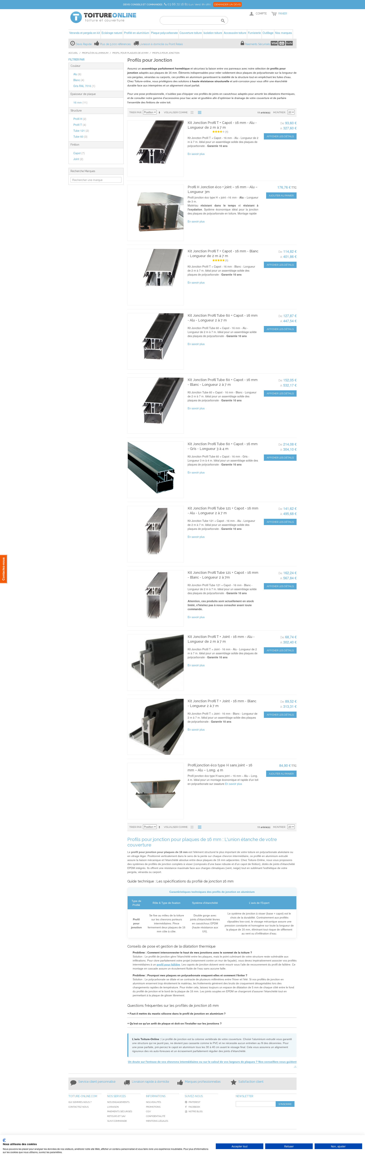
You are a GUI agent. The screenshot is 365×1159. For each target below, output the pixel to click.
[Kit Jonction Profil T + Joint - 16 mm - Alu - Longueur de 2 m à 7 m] (155, 662)
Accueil (73, 53)
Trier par (135, 112)
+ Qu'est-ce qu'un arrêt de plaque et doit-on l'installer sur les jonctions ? (174, 1023)
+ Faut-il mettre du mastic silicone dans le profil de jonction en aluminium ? (176, 1013)
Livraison (113, 1107)
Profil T (79, 125)
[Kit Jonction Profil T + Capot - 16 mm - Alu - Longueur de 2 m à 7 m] (155, 148)
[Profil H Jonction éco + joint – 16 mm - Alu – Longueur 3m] (155, 213)
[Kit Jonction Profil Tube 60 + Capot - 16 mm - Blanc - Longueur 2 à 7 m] (155, 405)
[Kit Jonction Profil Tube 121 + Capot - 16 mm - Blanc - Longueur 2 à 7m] (155, 598)
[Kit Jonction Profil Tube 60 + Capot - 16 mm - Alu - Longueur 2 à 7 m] (155, 341)
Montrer (279, 112)
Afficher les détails (280, 136)
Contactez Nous (78, 1107)
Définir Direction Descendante (160, 112)
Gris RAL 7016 (84, 86)
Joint (78, 159)
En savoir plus (196, 154)
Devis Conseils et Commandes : (143, 4)
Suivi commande (117, 1121)
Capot (79, 153)
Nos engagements (118, 1102)
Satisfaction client (250, 1081)
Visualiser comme (176, 112)
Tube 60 (80, 136)
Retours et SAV (116, 1116)
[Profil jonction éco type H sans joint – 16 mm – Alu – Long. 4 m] (155, 791)
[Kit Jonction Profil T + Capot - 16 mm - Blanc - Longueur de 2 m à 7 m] (155, 277)
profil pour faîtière (168, 964)
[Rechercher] (223, 21)
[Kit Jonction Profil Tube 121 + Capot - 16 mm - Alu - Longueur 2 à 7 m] (155, 534)
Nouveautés (153, 1102)
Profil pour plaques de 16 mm (130, 53)
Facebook (194, 1107)
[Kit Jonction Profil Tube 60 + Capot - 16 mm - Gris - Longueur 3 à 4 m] (155, 470)
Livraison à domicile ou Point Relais (161, 44)
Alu (77, 74)
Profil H (79, 119)
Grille (192, 112)
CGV (148, 1111)
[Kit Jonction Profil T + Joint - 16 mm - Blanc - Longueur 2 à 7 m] (155, 727)
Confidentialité (155, 1116)
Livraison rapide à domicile (150, 1081)
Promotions (153, 1107)
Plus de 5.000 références (115, 44)
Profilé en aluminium (95, 53)
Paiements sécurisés (119, 1111)
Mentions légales (157, 1121)
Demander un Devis (227, 4)
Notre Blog (196, 1111)
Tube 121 (81, 130)
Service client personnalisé (96, 1081)
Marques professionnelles (203, 1081)
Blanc (78, 80)
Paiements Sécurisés (257, 44)
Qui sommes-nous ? (79, 1102)
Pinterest (194, 1102)
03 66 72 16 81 (178, 4)
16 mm (80, 102)
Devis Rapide (84, 44)
